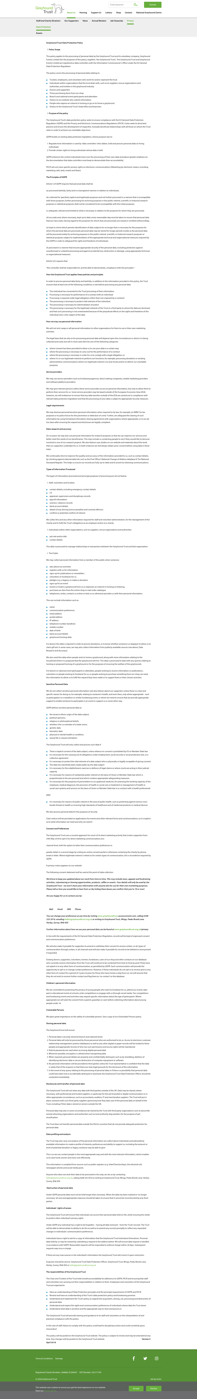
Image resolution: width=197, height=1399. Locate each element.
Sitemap (59, 1358)
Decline (153, 1388)
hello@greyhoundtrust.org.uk (59, 1178)
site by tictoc (155, 1379)
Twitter (145, 1359)
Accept (136, 1388)
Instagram (156, 1359)
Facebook (134, 1359)
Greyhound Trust (50, 8)
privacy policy (50, 1391)
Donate (152, 4)
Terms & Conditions (44, 1358)
